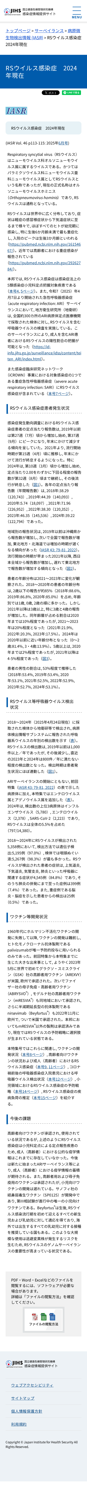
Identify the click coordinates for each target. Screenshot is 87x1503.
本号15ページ (44, 1097)
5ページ (27, 291)
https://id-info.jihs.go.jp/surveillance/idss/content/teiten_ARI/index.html (44, 353)
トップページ (18, 30)
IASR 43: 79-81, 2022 (58, 549)
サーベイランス (49, 30)
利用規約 (19, 1424)
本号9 (42, 1066)
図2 (70, 568)
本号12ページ (59, 1079)
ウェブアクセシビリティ (32, 1385)
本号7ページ (58, 393)
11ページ (56, 1066)
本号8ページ (32, 1054)
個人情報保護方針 (26, 1411)
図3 (45, 658)
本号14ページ (26, 1091)
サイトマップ (23, 1398)
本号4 (14, 291)
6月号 (63, 143)
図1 (36, 484)
